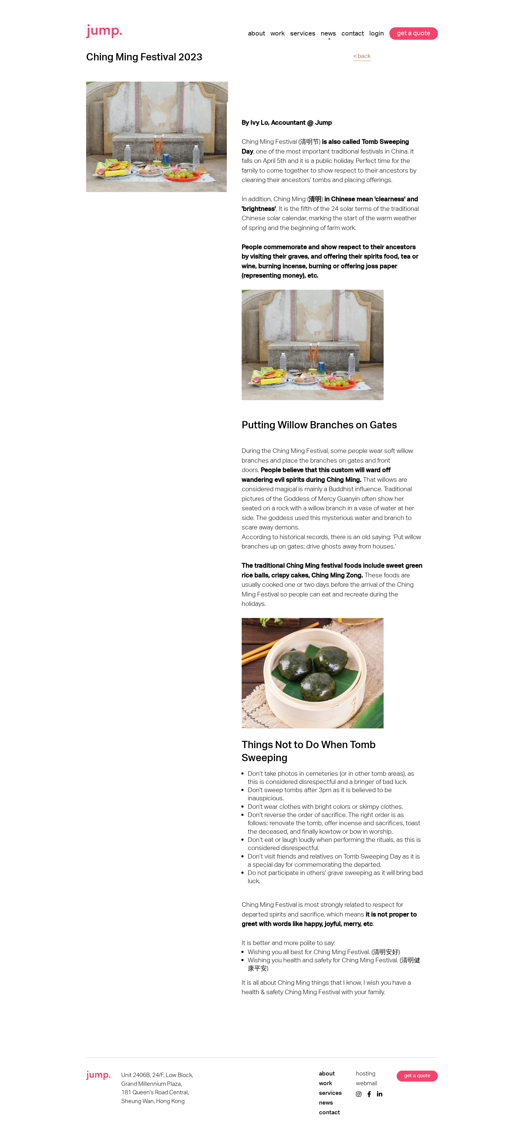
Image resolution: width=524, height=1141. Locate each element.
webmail (366, 1083)
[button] (302, 32)
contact (329, 1112)
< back (362, 55)
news (326, 1103)
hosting (365, 1074)
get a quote (417, 1075)
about (327, 1074)
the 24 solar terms (346, 208)
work (325, 1083)
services (330, 1093)
